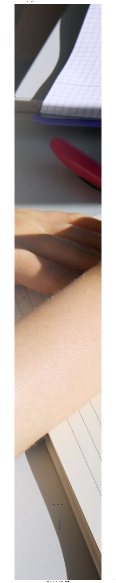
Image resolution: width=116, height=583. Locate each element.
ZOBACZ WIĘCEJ (32, 322)
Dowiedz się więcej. (61, 581)
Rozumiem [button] (66, 581)
